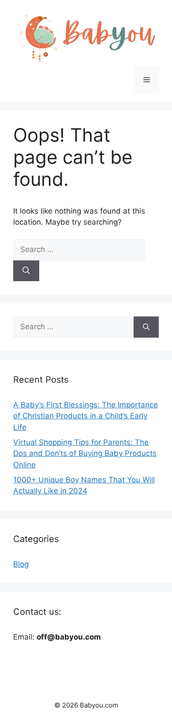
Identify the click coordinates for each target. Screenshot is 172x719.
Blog (21, 564)
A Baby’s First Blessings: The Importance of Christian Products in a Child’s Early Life (85, 416)
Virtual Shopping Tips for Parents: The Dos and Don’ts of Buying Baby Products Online (85, 453)
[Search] (26, 271)
